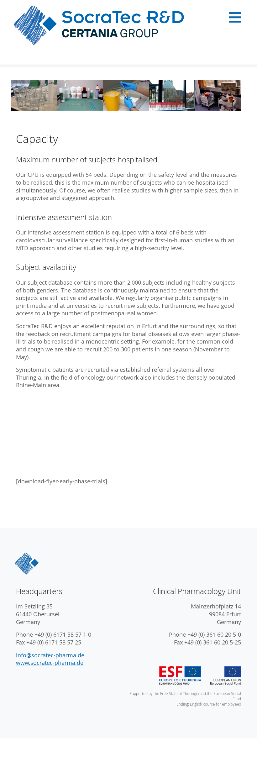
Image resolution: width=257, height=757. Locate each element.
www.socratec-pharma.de (49, 662)
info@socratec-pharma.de (50, 655)
